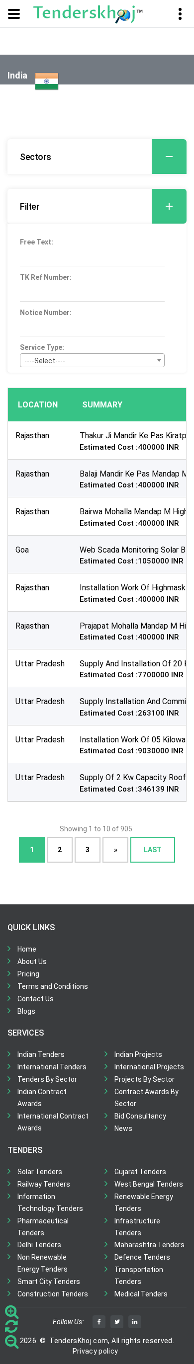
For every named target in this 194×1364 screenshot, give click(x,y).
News (123, 1128)
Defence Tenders (142, 1257)
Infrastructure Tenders (137, 1227)
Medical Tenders (141, 1294)
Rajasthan (32, 435)
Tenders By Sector (47, 1079)
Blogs (26, 1011)
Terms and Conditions (52, 986)
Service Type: (42, 347)
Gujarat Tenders (140, 1172)
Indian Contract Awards (42, 1098)
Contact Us (35, 999)
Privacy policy (95, 1351)
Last (153, 849)
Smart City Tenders (48, 1281)
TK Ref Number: (46, 277)
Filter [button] (29, 206)
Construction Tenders (52, 1294)
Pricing (28, 974)
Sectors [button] (35, 157)
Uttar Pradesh (40, 663)
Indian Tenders (41, 1054)
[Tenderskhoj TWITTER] (116, 1321)
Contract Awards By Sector (146, 1098)
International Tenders (52, 1067)
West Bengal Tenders (148, 1184)
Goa (22, 550)
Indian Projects (138, 1054)
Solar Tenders (39, 1172)
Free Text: (36, 242)
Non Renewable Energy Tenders (42, 1263)
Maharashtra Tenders (149, 1245)
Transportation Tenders (138, 1275)
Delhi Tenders (39, 1245)
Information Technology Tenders (50, 1202)
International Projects (149, 1067)
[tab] (97, 156)
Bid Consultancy (140, 1116)
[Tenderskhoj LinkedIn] (134, 1321)
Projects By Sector (144, 1079)
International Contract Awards (53, 1122)
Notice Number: (46, 313)
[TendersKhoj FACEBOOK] (99, 1321)
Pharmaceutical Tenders (43, 1227)
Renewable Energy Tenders (143, 1202)
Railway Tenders (43, 1184)
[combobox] (92, 360)
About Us (32, 961)
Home (26, 949)
